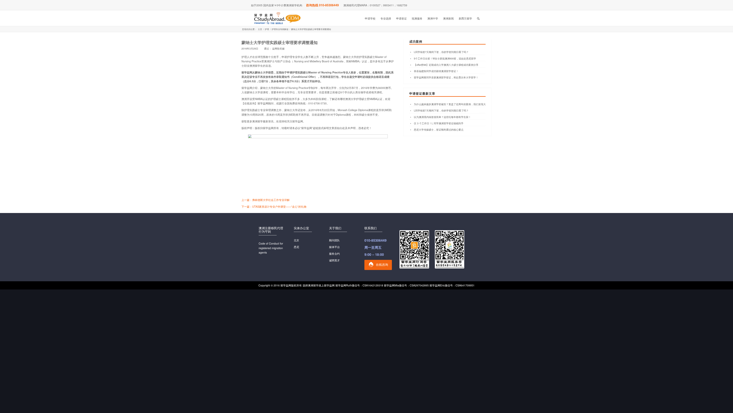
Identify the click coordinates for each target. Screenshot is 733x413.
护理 (267, 29)
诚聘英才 (334, 260)
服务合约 (334, 253)
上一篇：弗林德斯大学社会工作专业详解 (265, 200)
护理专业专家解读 (280, 29)
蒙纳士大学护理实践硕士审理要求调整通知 (279, 42)
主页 (260, 29)
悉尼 (296, 247)
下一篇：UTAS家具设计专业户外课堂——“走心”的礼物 (273, 206)
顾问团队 (334, 240)
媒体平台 (334, 247)
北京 (296, 240)
